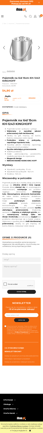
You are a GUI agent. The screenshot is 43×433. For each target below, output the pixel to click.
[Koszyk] (40, 16)
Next (39, 47)
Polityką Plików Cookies (19, 426)
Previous (4, 47)
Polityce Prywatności (21, 332)
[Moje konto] (35, 16)
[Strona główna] (21, 10)
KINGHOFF (13, 84)
